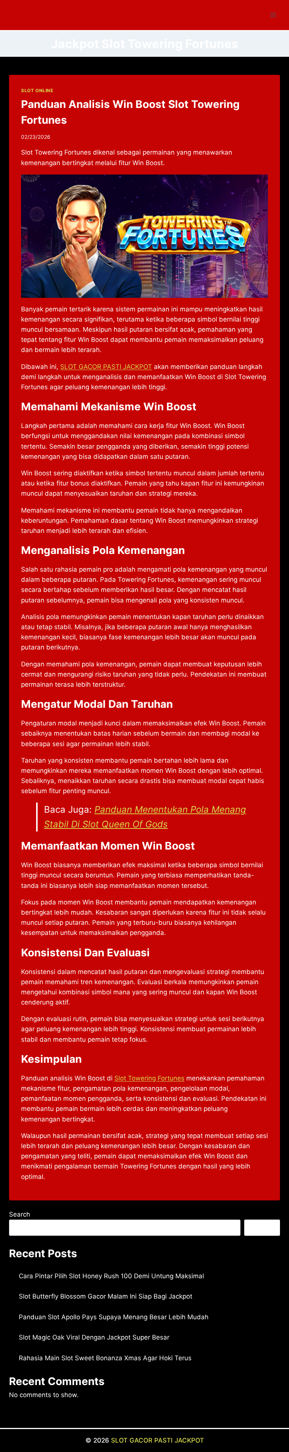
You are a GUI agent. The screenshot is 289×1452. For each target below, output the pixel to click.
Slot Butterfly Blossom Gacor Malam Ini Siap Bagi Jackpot (105, 1296)
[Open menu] (273, 15)
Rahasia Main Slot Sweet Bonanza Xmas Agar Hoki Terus (105, 1358)
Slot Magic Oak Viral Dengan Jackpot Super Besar (94, 1337)
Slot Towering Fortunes (149, 1078)
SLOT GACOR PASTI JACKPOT (157, 1440)
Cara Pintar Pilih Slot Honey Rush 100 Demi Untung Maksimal (111, 1276)
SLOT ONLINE (37, 90)
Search (19, 1214)
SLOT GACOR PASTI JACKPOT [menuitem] (106, 366)
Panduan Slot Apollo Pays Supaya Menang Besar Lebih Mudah (113, 1317)
